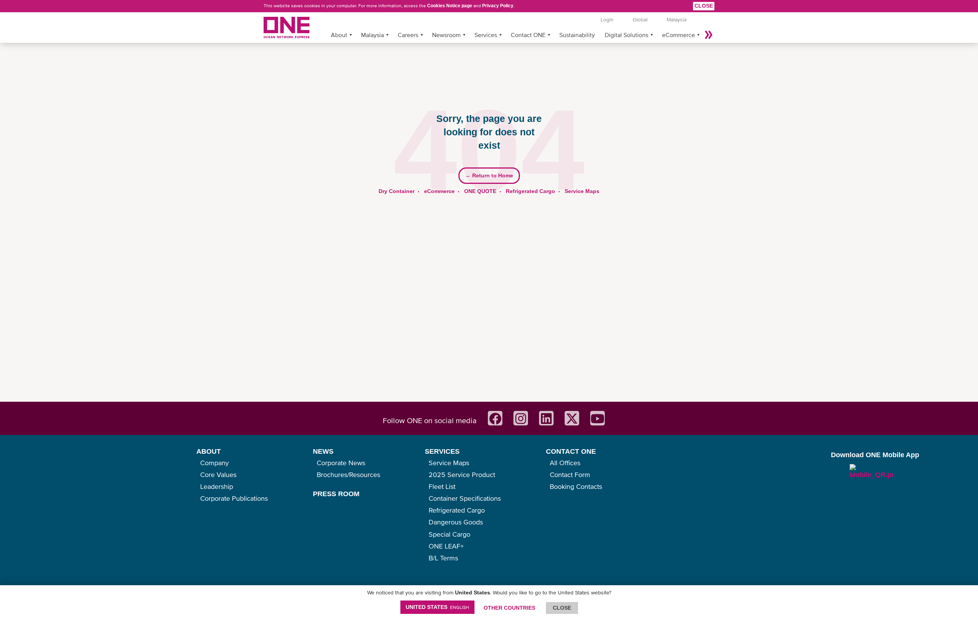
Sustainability (577, 34)
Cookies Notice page (449, 5)
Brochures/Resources (348, 475)
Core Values (218, 475)
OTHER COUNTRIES (509, 608)
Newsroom (446, 34)
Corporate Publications (234, 498)
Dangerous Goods (456, 522)
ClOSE (562, 608)
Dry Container (397, 191)
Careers (408, 34)
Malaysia (372, 34)
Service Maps (582, 191)
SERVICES (442, 451)
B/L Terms (443, 558)
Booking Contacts (576, 486)
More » (708, 35)
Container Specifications (465, 498)
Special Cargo (449, 534)
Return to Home (489, 175)
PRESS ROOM (336, 494)
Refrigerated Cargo (530, 191)
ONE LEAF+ (446, 546)
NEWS (323, 451)
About (339, 34)
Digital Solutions (626, 34)
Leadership (216, 486)
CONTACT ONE (571, 451)
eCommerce (678, 34)
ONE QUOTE (480, 191)
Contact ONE (528, 34)
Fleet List (442, 486)
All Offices (565, 463)
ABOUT (208, 451)
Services (485, 34)
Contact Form (570, 475)
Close (704, 6)
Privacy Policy (497, 5)
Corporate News (341, 463)
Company (214, 463)
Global (640, 19)
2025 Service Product (462, 475)
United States (437, 607)
